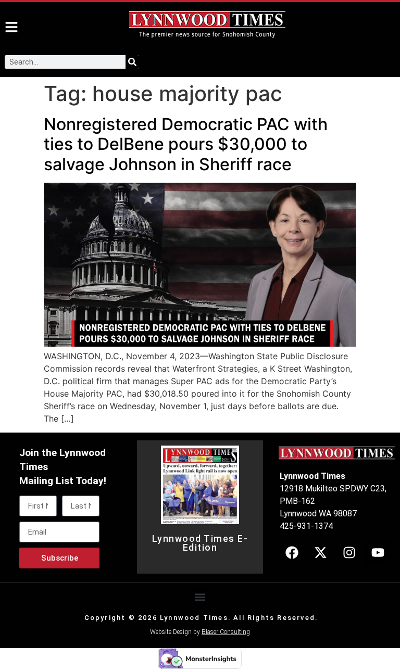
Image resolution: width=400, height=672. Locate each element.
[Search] (132, 62)
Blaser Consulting (226, 632)
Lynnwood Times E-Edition (200, 543)
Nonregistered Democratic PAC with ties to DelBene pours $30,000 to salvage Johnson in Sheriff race (186, 144)
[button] (200, 596)
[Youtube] (378, 553)
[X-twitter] (320, 553)
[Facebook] (292, 553)
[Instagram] (349, 553)
